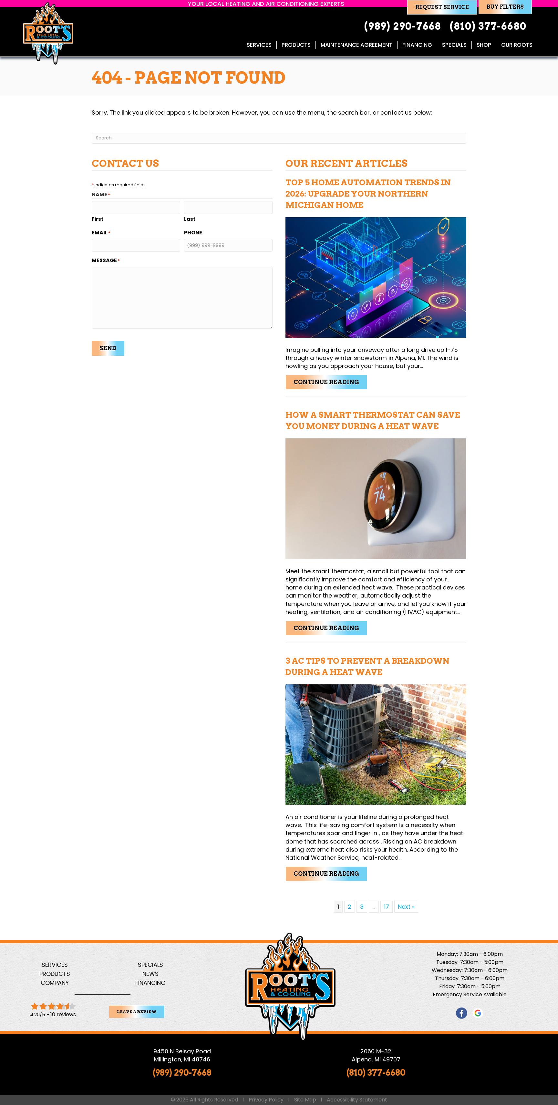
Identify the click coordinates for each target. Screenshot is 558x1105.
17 (386, 907)
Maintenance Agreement (356, 45)
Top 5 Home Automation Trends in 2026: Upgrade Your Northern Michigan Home (368, 194)
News (150, 974)
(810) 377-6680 (375, 1073)
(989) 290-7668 (182, 1073)
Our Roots (516, 45)
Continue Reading (330, 381)
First (97, 219)
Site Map (305, 1099)
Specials (454, 45)
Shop (484, 45)
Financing (417, 45)
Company (55, 983)
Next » (406, 907)
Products (296, 45)
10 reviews (63, 1014)
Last (189, 219)
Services (259, 45)
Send (108, 348)
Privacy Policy (266, 1099)
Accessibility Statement (357, 1099)
